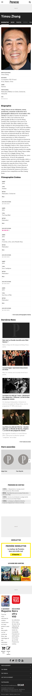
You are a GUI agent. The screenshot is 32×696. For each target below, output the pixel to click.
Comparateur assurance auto (7, 688)
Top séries (4, 669)
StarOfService (22, 689)
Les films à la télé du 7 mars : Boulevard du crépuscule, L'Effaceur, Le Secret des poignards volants (15, 397)
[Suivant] (29, 460)
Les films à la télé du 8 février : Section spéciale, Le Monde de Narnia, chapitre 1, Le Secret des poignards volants (15, 428)
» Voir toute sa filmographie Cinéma (21, 314)
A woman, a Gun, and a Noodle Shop (12, 242)
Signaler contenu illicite (15, 694)
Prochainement (6, 665)
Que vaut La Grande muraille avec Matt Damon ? (15, 341)
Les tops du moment (7, 677)
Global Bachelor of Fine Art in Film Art (9, 689)
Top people (4, 673)
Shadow (4, 188)
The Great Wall (6, 215)
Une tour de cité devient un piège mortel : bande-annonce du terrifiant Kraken (15, 497)
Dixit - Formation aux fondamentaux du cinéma (11, 691)
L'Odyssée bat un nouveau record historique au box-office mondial (13, 489)
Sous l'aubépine (6, 268)
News (12, 22)
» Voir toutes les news (25, 441)
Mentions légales (5, 694)
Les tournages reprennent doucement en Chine (15, 369)
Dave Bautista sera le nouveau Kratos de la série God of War (15, 493)
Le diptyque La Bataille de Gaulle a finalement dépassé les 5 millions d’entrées (13, 501)
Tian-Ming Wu (19, 471)
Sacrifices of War (7, 295)
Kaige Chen (4, 471)
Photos (18, 22)
